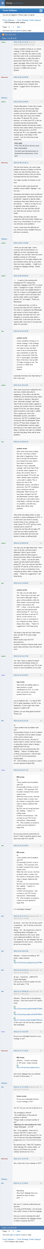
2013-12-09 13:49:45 (21, 102)
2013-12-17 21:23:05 (21, 1087)
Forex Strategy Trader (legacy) (29, 20)
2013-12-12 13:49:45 (21, 583)
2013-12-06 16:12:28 (21, 42)
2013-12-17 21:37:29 (21, 1159)
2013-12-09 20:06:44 (21, 276)
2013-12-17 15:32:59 (21, 1032)
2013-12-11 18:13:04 (21, 385)
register (18, 30)
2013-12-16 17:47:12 (21, 916)
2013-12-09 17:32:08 (21, 243)
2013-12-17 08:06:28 (21, 991)
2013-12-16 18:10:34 (21, 951)
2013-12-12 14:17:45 (21, 656)
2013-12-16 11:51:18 (21, 721)
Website (4, 98)
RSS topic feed (10, 34)
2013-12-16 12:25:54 (21, 845)
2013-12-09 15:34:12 (21, 163)
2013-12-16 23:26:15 (21, 970)
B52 (2, 720)
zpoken (3, 42)
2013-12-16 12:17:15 (21, 770)
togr (2, 331)
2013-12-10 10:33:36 (21, 331)
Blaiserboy (4, 77)
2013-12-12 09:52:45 (21, 543)
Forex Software (10, 10)
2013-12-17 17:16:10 (21, 1051)
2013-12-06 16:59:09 (21, 77)
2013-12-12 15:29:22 (21, 675)
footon (3, 675)
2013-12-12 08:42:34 (21, 442)
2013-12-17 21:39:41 (21, 1183)
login (11, 30)
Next (18, 27)
